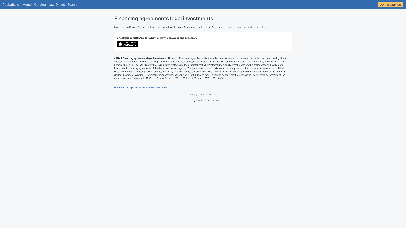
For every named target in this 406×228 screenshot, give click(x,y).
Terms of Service (208, 94)
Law (116, 27)
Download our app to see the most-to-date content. (142, 87)
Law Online (56, 4)
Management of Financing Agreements (204, 27)
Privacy (193, 94)
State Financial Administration (165, 27)
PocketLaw (11, 4)
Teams (72, 4)
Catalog (40, 4)
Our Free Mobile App (390, 4)
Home (27, 4)
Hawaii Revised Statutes (134, 27)
